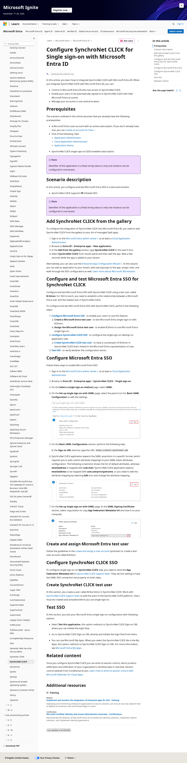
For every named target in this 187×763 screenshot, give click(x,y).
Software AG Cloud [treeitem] (18, 376)
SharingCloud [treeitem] (16, 101)
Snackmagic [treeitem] (15, 356)
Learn (49, 40)
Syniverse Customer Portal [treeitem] (22, 690)
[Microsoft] (5, 24)
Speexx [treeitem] (13, 419)
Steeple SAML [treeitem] (16, 539)
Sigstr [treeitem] (12, 171)
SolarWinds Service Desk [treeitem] (21, 381)
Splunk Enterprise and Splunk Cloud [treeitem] (20, 445)
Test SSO (56, 350)
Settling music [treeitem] (16, 72)
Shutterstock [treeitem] (15, 141)
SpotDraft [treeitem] (14, 451)
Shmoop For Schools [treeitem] (19, 121)
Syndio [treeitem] (13, 671)
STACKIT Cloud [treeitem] (16, 506)
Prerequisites (160, 46)
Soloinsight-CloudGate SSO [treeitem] (20, 388)
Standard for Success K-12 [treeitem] (22, 525)
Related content (161, 81)
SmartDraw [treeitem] (15, 286)
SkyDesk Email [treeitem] (16, 246)
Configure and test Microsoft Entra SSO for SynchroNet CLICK (167, 61)
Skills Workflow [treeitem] (16, 231)
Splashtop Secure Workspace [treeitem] (18, 431)
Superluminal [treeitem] (16, 610)
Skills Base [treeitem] (14, 221)
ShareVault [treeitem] (15, 96)
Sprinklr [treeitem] (13, 471)
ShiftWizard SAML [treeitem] (18, 111)
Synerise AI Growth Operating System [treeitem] (18, 683)
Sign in (180, 23)
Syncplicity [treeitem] (15, 666)
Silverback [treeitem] (14, 181)
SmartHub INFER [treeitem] (17, 311)
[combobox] (18, 44)
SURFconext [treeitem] (15, 625)
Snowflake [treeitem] (14, 361)
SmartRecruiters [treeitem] (17, 346)
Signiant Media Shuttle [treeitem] (20, 166)
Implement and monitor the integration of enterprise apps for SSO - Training (82, 700)
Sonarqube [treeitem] (15, 394)
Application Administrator (67, 137)
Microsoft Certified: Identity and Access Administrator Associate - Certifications (84, 714)
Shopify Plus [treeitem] (15, 126)
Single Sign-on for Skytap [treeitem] (21, 256)
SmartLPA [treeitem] (14, 321)
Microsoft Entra (62, 40)
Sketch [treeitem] (13, 206)
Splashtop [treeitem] (14, 424)
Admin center (175, 31)
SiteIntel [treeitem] (14, 196)
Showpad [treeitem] (14, 131)
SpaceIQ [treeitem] (14, 399)
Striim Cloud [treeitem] (15, 570)
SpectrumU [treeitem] (15, 409)
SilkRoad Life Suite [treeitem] (18, 176)
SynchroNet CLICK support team (93, 573)
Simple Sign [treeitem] (15, 191)
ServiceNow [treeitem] (15, 62)
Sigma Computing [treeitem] (18, 151)
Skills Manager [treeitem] (16, 226)
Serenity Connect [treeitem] (17, 47)
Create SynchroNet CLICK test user (73, 342)
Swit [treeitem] (12, 643)
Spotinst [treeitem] (13, 456)
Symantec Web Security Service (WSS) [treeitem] (20, 650)
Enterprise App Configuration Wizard (101, 263)
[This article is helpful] (176, 90)
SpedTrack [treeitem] (14, 414)
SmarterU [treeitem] (14, 291)
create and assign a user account (92, 551)
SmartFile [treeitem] (14, 296)
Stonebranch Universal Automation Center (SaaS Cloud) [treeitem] (21, 548)
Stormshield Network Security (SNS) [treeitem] (19, 563)
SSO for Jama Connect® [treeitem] (20, 496)
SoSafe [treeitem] (13, 52)
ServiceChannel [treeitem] (17, 57)
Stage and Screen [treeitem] (18, 511)
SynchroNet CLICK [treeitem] (18, 661)
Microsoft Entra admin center (81, 238)
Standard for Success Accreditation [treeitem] (19, 518)
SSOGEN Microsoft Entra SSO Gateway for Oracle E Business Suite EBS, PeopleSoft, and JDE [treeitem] (21, 486)
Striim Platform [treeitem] (17, 575)
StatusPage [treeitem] (15, 535)
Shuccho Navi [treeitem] (16, 136)
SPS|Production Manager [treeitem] (21, 438)
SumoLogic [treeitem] (15, 595)
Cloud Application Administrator (71, 141)
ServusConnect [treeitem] (17, 67)
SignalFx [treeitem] (14, 161)
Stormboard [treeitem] (15, 556)
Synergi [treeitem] (13, 676)
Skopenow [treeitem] (14, 236)
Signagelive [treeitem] (15, 156)
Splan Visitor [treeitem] (15, 271)
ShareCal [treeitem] (14, 86)
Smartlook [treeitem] (14, 326)
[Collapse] (34, 38)
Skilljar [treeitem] (13, 211)
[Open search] (173, 24)
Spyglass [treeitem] (14, 476)
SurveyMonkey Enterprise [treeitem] (21, 638)
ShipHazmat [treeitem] (15, 116)
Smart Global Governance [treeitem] (21, 301)
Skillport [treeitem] (13, 216)
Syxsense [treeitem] (14, 700)
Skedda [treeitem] (13, 201)
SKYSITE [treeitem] (13, 251)
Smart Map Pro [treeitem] (17, 331)
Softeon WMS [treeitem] (16, 371)
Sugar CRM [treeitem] (15, 590)
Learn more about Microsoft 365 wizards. (114, 271)
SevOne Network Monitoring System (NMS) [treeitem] (21, 79)
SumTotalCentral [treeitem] (17, 600)
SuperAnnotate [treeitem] (17, 605)
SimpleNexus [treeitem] (16, 186)
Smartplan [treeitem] (14, 336)
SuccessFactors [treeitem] (17, 585)
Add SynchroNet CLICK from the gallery (167, 54)
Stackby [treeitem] (13, 501)
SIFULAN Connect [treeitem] (18, 146)
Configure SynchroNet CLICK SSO (69, 334)
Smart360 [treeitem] (14, 281)
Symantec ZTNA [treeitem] (17, 656)
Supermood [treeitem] (15, 615)
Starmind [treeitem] (14, 529)
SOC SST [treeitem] (14, 366)
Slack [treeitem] (12, 266)
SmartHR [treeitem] (14, 306)
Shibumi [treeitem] (14, 106)
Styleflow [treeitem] (14, 580)
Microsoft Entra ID (81, 40)
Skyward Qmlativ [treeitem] (17, 261)
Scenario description (163, 49)
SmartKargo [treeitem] (15, 316)
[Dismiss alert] (181, 5)
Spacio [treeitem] (13, 404)
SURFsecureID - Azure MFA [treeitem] (20, 632)
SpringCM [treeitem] (14, 461)
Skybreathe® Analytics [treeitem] (20, 241)
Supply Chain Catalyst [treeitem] (20, 620)
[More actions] (138, 41)
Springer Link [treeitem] (16, 466)
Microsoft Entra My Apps (68, 648)
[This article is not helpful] (180, 90)
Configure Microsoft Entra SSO (68, 315)
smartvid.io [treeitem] (15, 351)
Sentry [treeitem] (13, 695)
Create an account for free (79, 130)
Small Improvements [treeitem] (19, 276)
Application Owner (63, 145)
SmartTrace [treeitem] (15, 341)
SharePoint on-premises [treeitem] (21, 91)
